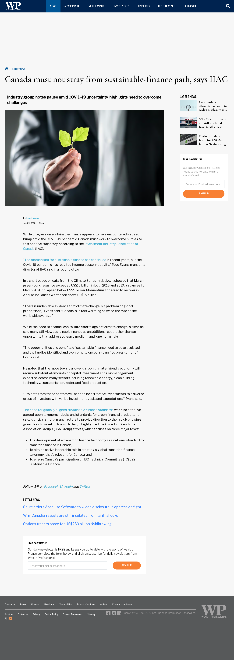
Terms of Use (65, 604)
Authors (103, 604)
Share (41, 223)
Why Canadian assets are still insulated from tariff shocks (70, 515)
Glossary (35, 604)
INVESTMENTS (121, 6)
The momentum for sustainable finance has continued (65, 260)
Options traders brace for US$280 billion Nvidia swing (67, 524)
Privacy (36, 614)
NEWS (53, 6)
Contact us (23, 614)
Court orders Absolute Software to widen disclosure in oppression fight (82, 507)
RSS (7, 618)
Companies (10, 604)
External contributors (122, 604)
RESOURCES (144, 6)
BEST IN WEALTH (167, 6)
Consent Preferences (73, 614)
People (23, 604)
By (31, 218)
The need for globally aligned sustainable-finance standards (68, 410)
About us (9, 614)
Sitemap (91, 614)
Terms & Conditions (86, 604)
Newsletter (49, 604)
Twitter (84, 486)
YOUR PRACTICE (97, 6)
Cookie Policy (51, 614)
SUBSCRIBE (190, 6)
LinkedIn (66, 486)
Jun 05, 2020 (29, 223)
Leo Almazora (32, 218)
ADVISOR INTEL (72, 6)
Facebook (51, 486)
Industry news (18, 68)
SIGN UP (127, 565)
